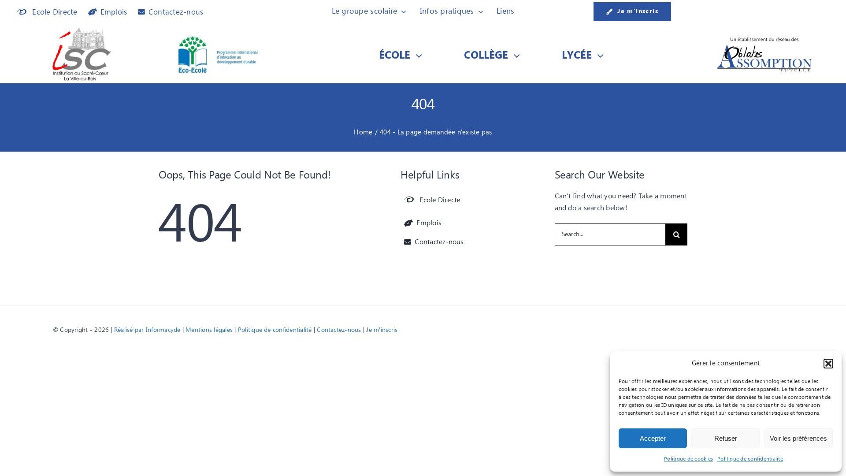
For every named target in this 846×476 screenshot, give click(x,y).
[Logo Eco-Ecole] (218, 39)
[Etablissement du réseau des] (764, 39)
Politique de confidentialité (750, 459)
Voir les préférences (798, 438)
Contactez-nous (339, 330)
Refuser (725, 438)
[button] (828, 363)
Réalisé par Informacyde (147, 330)
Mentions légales (209, 330)
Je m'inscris (381, 330)
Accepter (653, 438)
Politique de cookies (688, 459)
